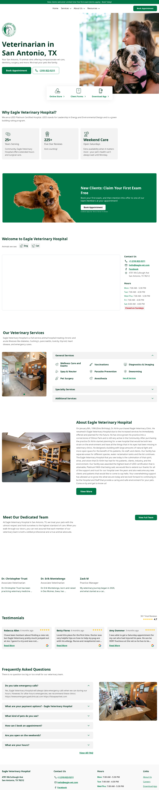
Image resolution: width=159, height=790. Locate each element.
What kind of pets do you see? (22, 715)
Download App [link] (150, 786)
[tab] (24, 394)
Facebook (62, 787)
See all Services (129, 378)
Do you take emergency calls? (21, 685)
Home (55, 8)
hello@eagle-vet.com (67, 782)
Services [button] (65, 8)
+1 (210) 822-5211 (65, 777)
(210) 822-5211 (47, 70)
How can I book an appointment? (23, 725)
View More (86, 491)
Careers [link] (146, 781)
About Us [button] (78, 8)
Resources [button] (92, 8)
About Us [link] (147, 777)
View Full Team (146, 517)
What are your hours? (17, 745)
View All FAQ (86, 752)
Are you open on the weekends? (23, 735)
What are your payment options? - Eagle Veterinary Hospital (38, 706)
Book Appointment (145, 8)
